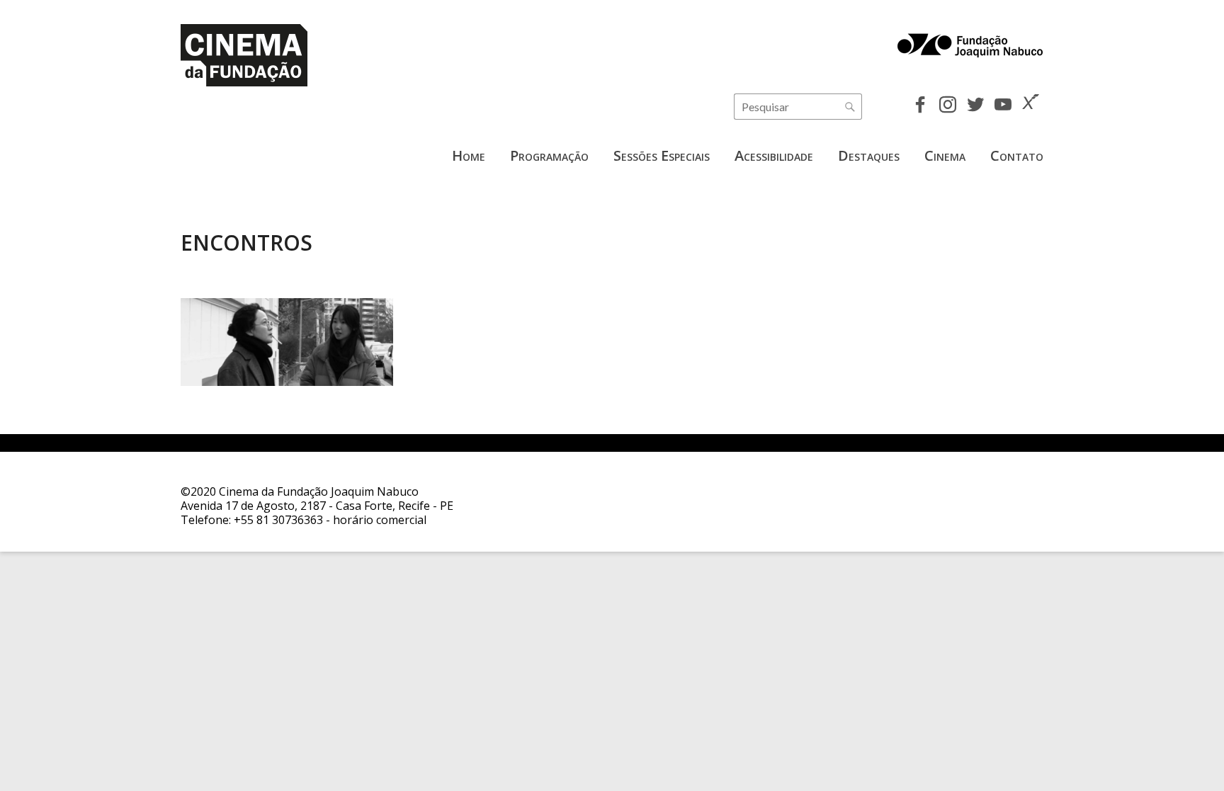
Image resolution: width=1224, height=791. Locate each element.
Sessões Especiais (661, 155)
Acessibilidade (774, 155)
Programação (549, 155)
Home (468, 155)
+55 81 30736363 (278, 520)
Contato (1016, 155)
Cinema (944, 155)
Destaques (869, 155)
